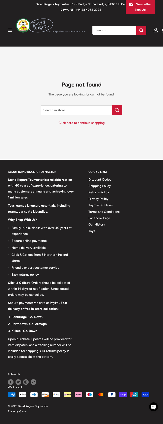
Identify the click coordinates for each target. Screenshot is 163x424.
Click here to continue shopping (81, 123)
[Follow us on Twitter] (18, 382)
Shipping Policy (99, 186)
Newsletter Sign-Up (143, 7)
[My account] (156, 30)
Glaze (22, 411)
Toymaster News (100, 205)
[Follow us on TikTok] (33, 382)
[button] (153, 406)
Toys (91, 231)
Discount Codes (99, 179)
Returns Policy (98, 192)
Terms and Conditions (103, 212)
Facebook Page (99, 218)
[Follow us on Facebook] (11, 382)
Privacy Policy (98, 199)
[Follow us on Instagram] (26, 382)
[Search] (141, 30)
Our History (96, 224)
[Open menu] (10, 30)
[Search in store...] (117, 110)
